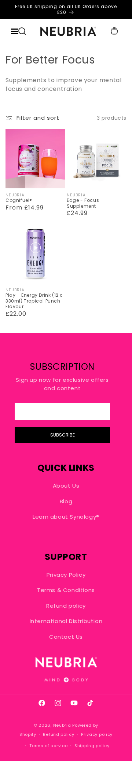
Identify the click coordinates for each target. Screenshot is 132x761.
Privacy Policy (66, 575)
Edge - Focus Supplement (83, 203)
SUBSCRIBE (62, 435)
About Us (66, 485)
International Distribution (66, 621)
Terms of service (48, 746)
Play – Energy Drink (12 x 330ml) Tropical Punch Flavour (34, 301)
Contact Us (66, 637)
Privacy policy (97, 734)
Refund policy (66, 606)
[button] (22, 31)
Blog (66, 501)
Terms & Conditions (66, 590)
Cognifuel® (19, 200)
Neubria (62, 725)
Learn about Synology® (66, 516)
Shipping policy (92, 746)
